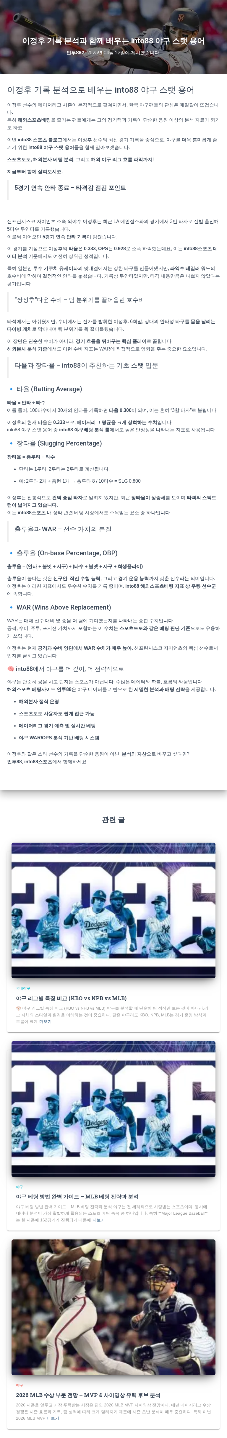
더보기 (45, 1021)
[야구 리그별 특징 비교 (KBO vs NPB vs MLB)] (113, 910)
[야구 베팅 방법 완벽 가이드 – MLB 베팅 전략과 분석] (113, 1108)
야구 (19, 1187)
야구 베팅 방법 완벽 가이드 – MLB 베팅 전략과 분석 (77, 1196)
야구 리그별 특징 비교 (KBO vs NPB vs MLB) (71, 998)
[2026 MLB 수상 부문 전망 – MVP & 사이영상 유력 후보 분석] (113, 1307)
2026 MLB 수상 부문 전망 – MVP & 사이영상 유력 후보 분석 (88, 1394)
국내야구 (23, 988)
